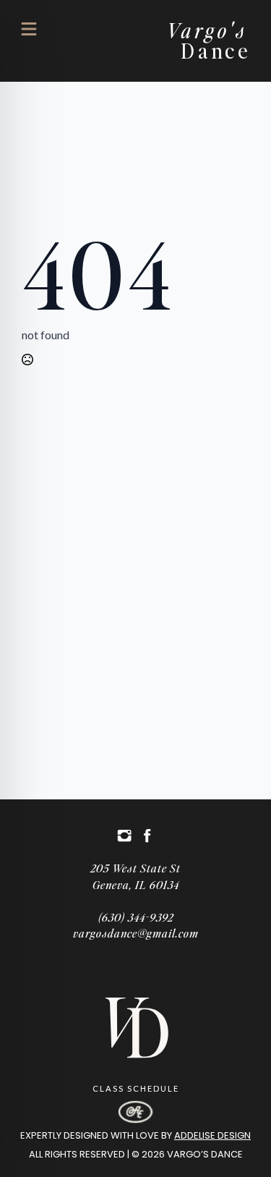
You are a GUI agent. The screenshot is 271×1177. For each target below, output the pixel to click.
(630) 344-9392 (135, 917)
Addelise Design (212, 1135)
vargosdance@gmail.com (136, 932)
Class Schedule (136, 1088)
